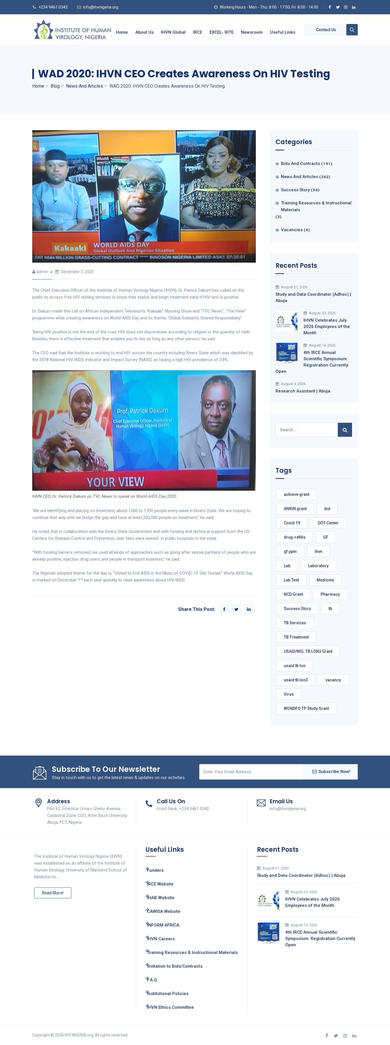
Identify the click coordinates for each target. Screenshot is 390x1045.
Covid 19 (292, 523)
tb (330, 608)
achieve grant (296, 494)
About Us (144, 32)
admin (42, 271)
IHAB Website (160, 897)
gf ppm (290, 551)
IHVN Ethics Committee (170, 1007)
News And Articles (299, 176)
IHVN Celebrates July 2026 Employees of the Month (326, 326)
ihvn (318, 551)
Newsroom (252, 32)
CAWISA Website (163, 911)
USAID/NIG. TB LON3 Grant (308, 651)
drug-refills (294, 537)
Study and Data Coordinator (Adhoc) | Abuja (313, 297)
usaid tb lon (294, 665)
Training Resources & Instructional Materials (316, 206)
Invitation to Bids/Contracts (174, 966)
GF (325, 537)
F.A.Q (152, 979)
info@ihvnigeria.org (100, 7)
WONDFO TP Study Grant (306, 708)
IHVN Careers (161, 938)
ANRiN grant (295, 508)
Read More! (53, 893)
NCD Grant (293, 594)
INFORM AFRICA (163, 925)
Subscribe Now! (334, 771)
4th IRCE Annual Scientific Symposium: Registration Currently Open (312, 362)
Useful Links (282, 32)
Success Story (295, 189)
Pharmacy (330, 594)
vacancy (333, 680)
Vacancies (292, 229)
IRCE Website (160, 884)
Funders (155, 870)
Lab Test (291, 580)
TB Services (295, 623)
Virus (289, 694)
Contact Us (326, 29)
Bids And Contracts (300, 163)
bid (327, 508)
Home (122, 32)
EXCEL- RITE (222, 32)
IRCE (197, 32)
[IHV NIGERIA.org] (72, 29)
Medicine (325, 580)
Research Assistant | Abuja (303, 391)
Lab (287, 565)
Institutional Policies (167, 993)
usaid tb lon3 (296, 680)
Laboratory (318, 565)
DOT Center (328, 523)
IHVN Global (173, 32)
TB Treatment (296, 637)
